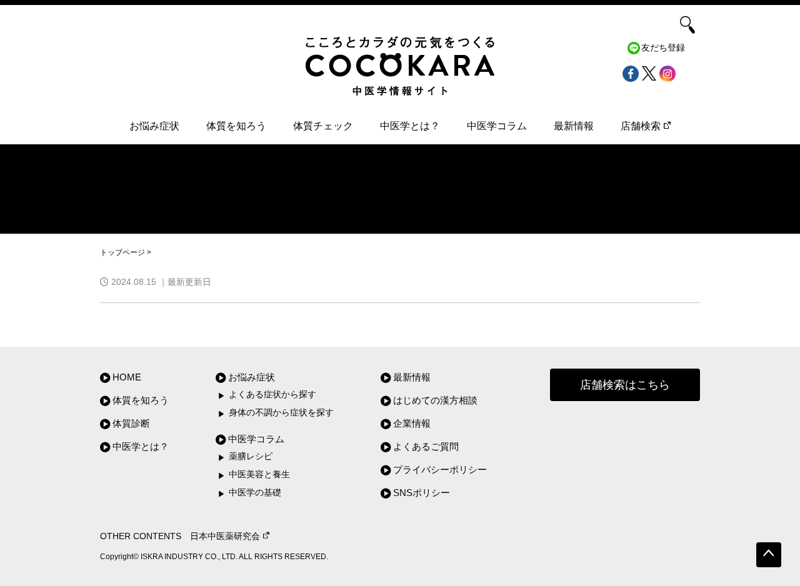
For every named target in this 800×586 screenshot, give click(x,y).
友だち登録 (663, 47)
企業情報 (412, 423)
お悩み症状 (154, 126)
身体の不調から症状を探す (281, 412)
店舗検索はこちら (625, 385)
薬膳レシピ (250, 456)
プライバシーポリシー (440, 469)
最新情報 (574, 126)
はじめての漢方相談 (435, 400)
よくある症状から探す (272, 394)
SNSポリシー (421, 492)
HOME (126, 377)
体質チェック (323, 126)
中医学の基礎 (255, 492)
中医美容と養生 (259, 474)
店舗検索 (641, 126)
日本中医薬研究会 (225, 536)
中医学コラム (497, 126)
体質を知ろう (236, 126)
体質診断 (131, 423)
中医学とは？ (410, 126)
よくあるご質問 (426, 446)
